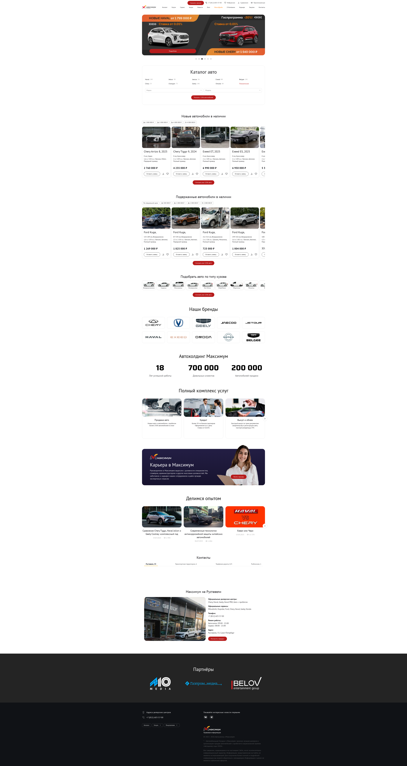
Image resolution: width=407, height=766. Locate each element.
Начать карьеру (238, 477)
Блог (208, 7)
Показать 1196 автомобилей (203, 97)
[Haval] (153, 337)
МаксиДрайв (218, 7)
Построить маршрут (217, 639)
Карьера (242, 7)
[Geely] (203, 323)
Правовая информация (212, 732)
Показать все (244, 84)
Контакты (262, 7)
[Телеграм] (211, 717)
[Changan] (178, 323)
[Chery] (153, 323)
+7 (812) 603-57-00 (216, 616)
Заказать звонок (195, 3)
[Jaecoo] (228, 323)
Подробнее (173, 51)
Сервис (182, 7)
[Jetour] (253, 323)
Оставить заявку (152, 174)
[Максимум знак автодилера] (149, 7)
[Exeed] (178, 337)
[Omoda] (203, 337)
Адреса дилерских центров (158, 712)
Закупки (251, 7)
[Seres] (228, 337)
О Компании (231, 7)
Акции (191, 7)
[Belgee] (253, 337)
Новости (200, 7)
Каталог (164, 7)
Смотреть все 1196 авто (203, 182)
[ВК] (206, 717)
